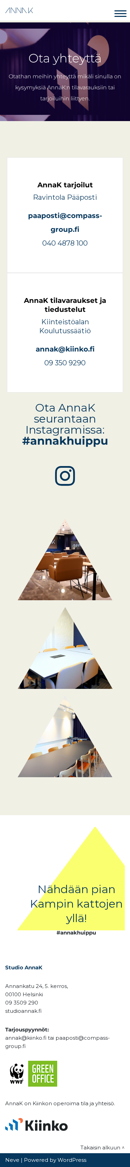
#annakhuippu (65, 440)
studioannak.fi (23, 1011)
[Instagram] (65, 475)
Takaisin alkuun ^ (102, 1147)
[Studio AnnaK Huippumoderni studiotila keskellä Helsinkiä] (19, 10)
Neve (12, 1160)
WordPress (72, 1160)
